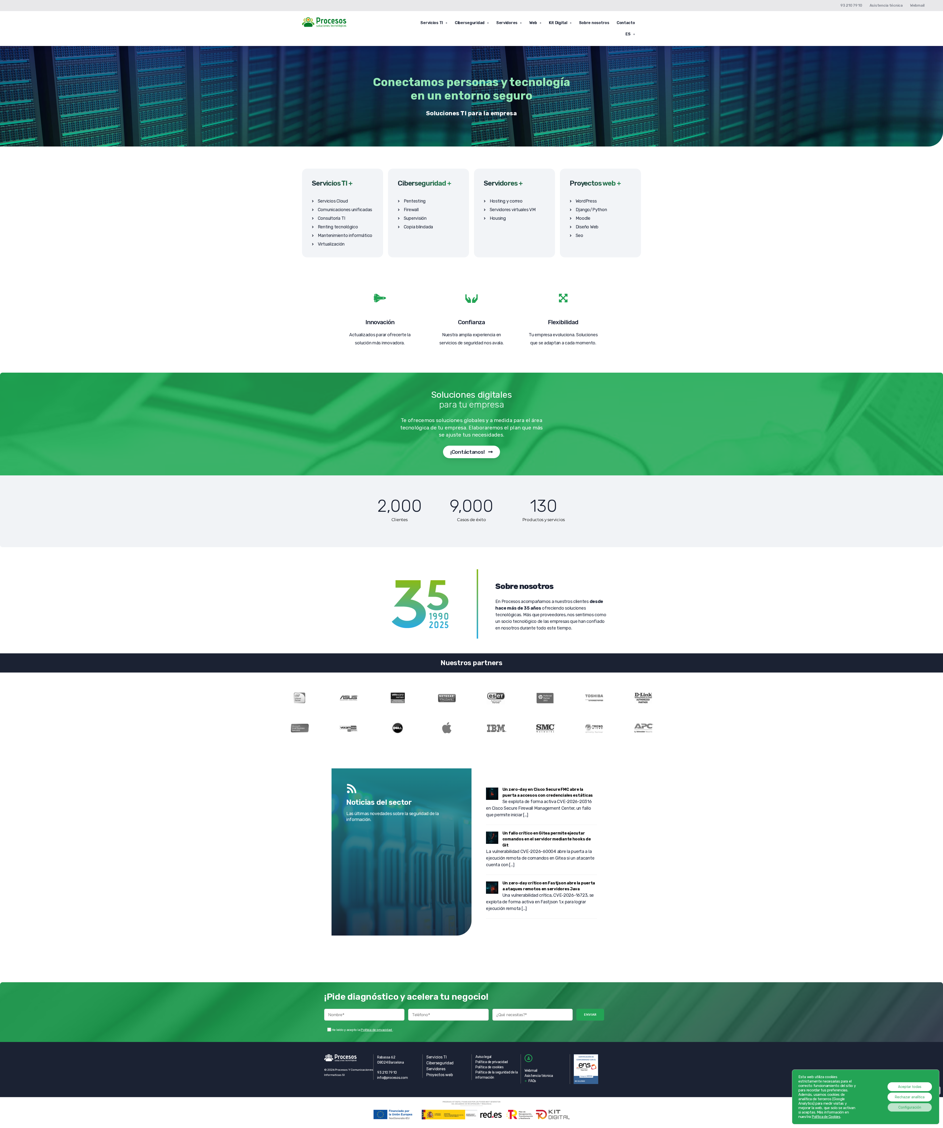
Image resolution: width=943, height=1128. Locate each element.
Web (533, 22)
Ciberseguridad (470, 22)
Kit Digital (558, 22)
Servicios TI (431, 22)
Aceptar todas (909, 1086)
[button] (434, 23)
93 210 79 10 (851, 5)
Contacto (626, 22)
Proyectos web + (595, 183)
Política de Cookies (826, 1117)
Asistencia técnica (886, 5)
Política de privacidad (377, 1030)
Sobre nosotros (594, 22)
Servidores (506, 22)
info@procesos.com (392, 1078)
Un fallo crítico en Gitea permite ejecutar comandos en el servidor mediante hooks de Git (546, 839)
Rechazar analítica (910, 1097)
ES (627, 34)
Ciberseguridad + (424, 183)
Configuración (909, 1107)
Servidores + (503, 183)
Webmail (917, 5)
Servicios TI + (332, 183)
